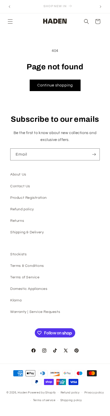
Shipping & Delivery (27, 232)
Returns (17, 221)
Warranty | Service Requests (35, 312)
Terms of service (44, 400)
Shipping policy (71, 400)
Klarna (16, 300)
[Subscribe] (94, 154)
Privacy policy (94, 392)
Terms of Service (25, 277)
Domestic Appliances (28, 289)
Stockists (18, 254)
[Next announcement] (100, 6)
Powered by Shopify (42, 392)
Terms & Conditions (27, 266)
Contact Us (20, 186)
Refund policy (22, 209)
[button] (10, 21)
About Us (18, 174)
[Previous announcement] (9, 6)
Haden (22, 392)
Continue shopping (55, 85)
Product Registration (28, 198)
